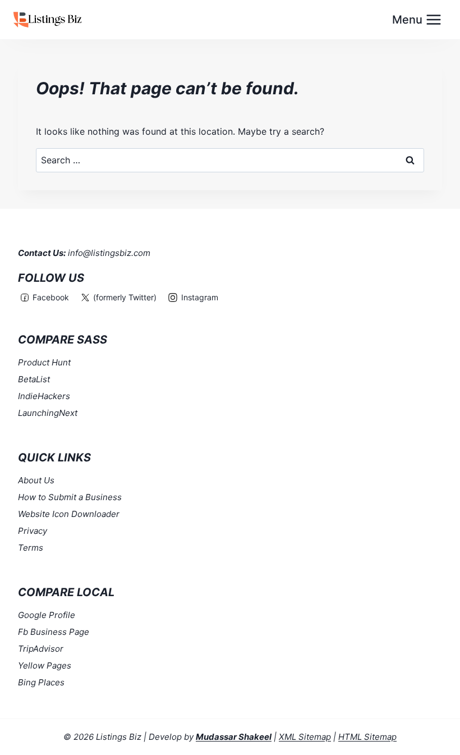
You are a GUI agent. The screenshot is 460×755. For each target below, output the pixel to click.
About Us (36, 480)
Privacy (32, 530)
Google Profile (46, 615)
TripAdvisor (40, 648)
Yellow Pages (44, 665)
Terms (30, 547)
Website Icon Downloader (68, 514)
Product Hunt (44, 362)
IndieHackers (44, 396)
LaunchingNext (47, 413)
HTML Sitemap (367, 736)
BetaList (34, 379)
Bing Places (41, 682)
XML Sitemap (305, 736)
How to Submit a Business (70, 497)
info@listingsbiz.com (109, 253)
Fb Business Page (53, 631)
